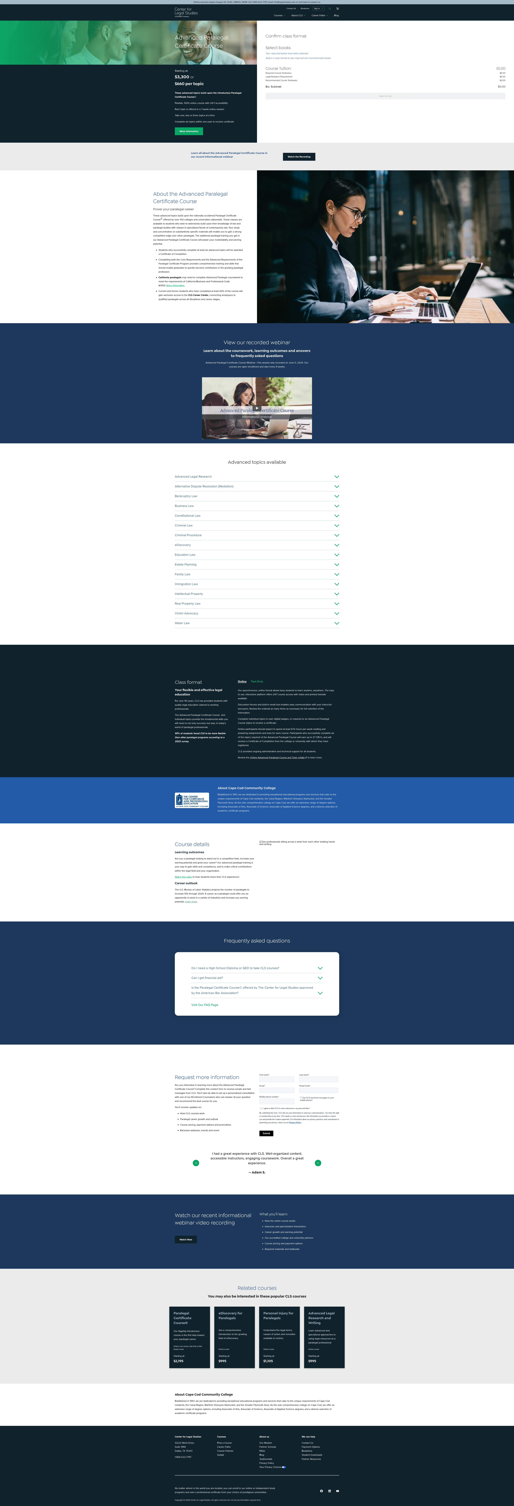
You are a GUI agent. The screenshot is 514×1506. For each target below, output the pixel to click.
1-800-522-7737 (183, 1457)
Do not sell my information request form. (244, 1500)
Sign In (317, 8)
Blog (336, 15)
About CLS (297, 15)
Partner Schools (267, 1446)
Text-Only (257, 681)
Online (242, 681)
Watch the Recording (299, 156)
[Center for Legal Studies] (187, 12)
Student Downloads (312, 1454)
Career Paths (318, 15)
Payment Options (311, 1446)
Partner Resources (311, 1459)
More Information (189, 131)
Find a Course (224, 1442)
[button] (196, 1163)
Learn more (191, 901)
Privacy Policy (266, 1463)
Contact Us (307, 1442)
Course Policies (225, 1450)
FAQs (262, 1450)
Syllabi (220, 1454)
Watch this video (183, 876)
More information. (175, 285)
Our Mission (265, 1442)
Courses (278, 15)
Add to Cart (385, 96)
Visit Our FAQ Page (204, 1005)
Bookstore (307, 1450)
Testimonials (265, 1459)
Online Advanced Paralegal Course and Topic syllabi (277, 757)
